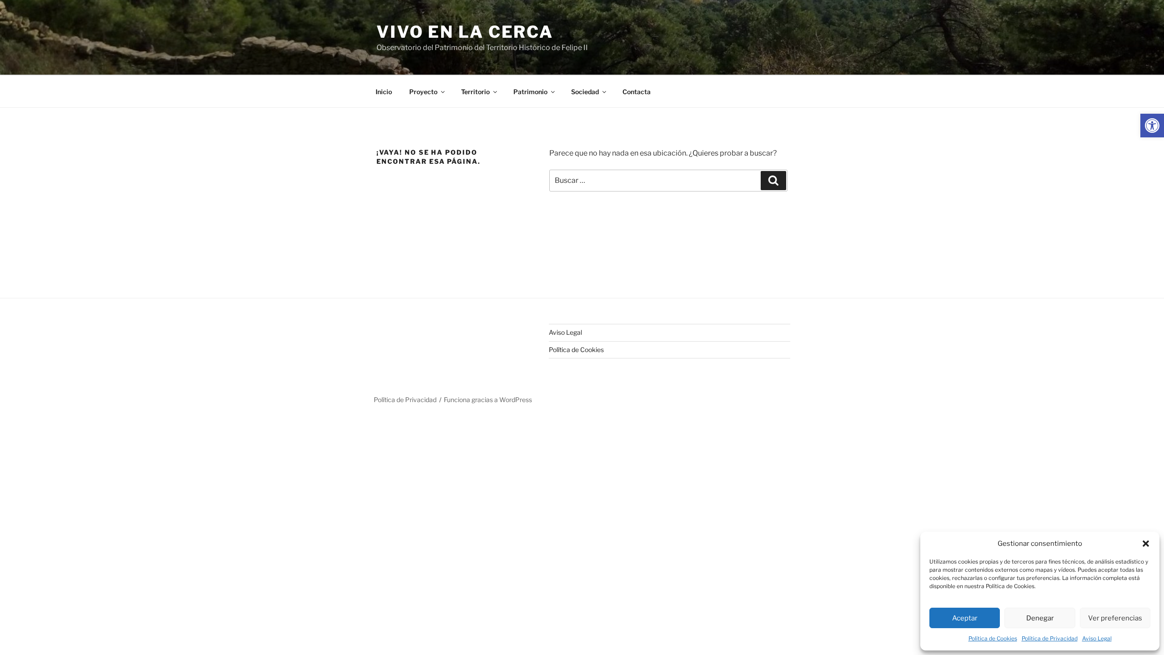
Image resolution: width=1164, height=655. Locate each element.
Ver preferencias (1115, 618)
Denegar (1040, 618)
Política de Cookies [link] (992, 638)
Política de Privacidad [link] (1050, 638)
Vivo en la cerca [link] (464, 32)
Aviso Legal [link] (1097, 638)
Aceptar (965, 618)
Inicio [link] (384, 92)
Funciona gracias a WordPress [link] (488, 399)
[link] (1152, 125)
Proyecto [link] (423, 92)
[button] (1145, 543)
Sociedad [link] (585, 92)
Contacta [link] (636, 92)
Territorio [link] (475, 92)
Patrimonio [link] (530, 92)
